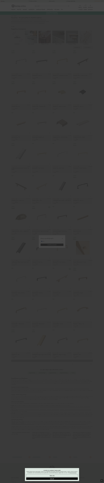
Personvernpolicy (73, 472)
